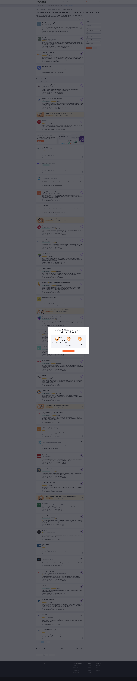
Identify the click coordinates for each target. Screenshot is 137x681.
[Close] (87, 328)
